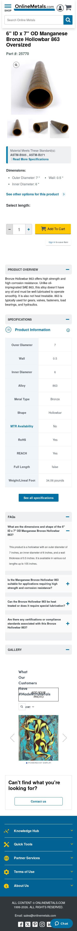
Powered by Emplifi (39, 763)
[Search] (67, 20)
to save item (58, 242)
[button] (69, 8)
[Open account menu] (60, 7)
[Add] (28, 229)
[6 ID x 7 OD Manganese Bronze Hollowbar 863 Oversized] (16, 128)
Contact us (38, 801)
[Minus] (9, 229)
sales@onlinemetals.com (40, 915)
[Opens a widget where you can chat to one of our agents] (61, 924)
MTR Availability (21, 426)
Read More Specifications (31, 159)
